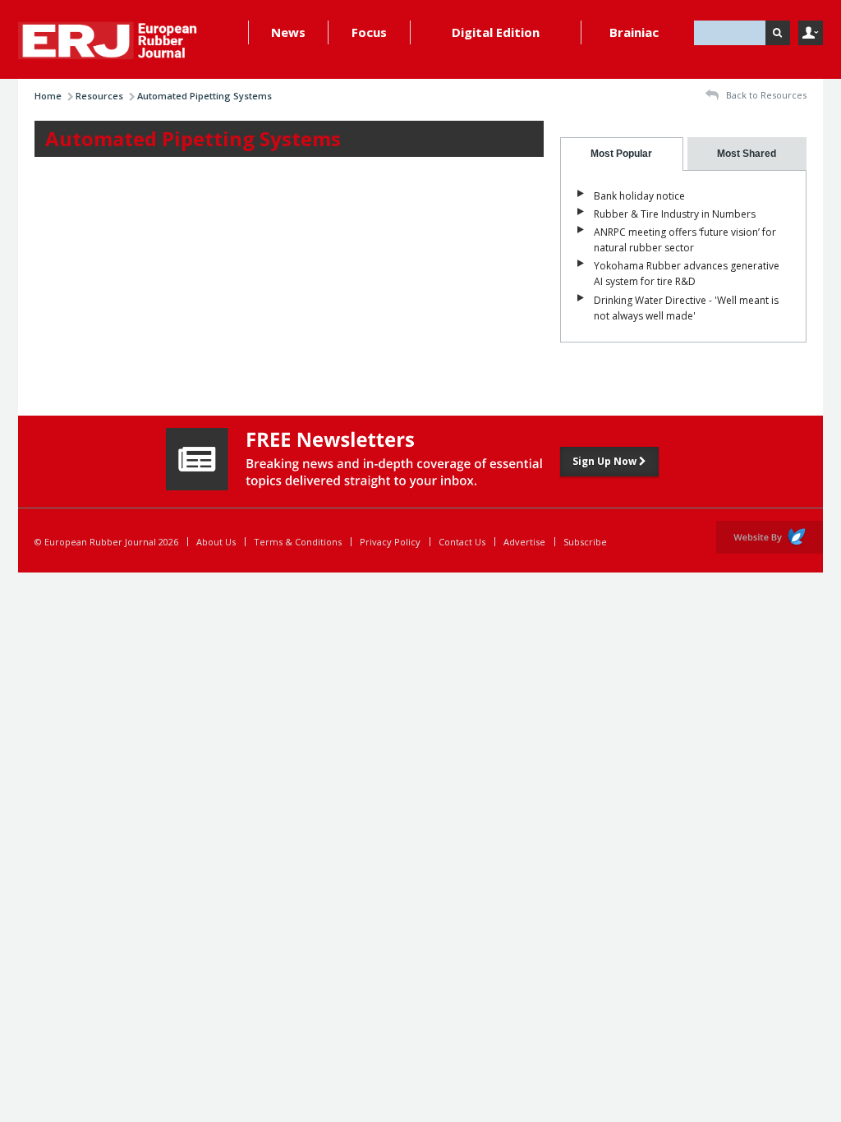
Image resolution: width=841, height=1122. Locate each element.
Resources (99, 96)
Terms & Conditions (298, 541)
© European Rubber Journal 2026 (106, 541)
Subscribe (585, 541)
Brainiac (634, 32)
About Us (216, 541)
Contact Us (462, 541)
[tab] (621, 154)
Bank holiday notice (639, 196)
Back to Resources (765, 95)
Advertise (524, 541)
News (288, 32)
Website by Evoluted (769, 537)
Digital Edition (496, 32)
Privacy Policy (390, 541)
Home (48, 96)
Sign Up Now (605, 461)
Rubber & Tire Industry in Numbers (675, 214)
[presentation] (621, 154)
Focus (369, 32)
